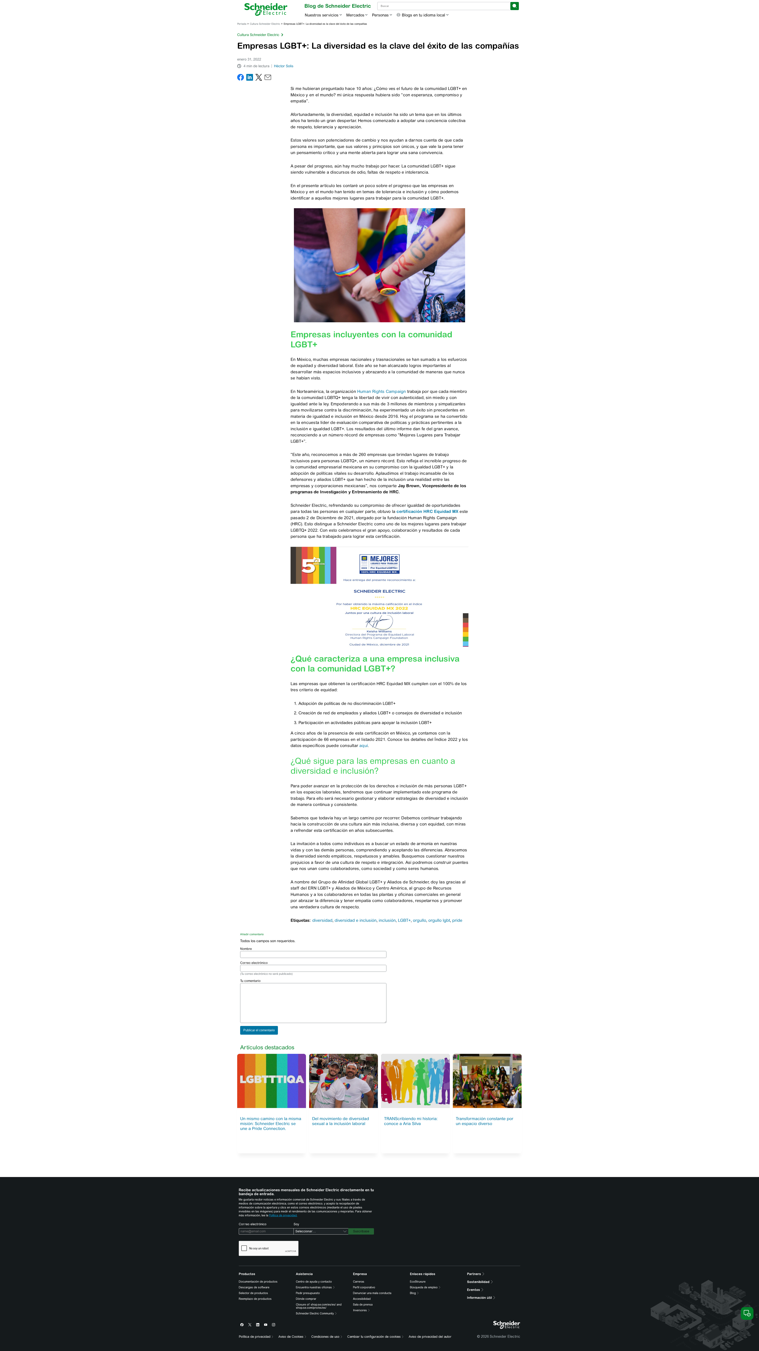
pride (457, 920)
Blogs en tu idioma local (423, 15)
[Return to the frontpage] (266, 9)
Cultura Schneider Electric (265, 23)
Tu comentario (250, 981)
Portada (241, 23)
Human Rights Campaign (381, 391)
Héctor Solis (283, 66)
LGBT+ (404, 920)
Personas (380, 15)
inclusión (387, 920)
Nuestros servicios (321, 15)
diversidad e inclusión (356, 920)
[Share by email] (267, 78)
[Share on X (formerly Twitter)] (258, 78)
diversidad (322, 920)
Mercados (355, 15)
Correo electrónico (254, 963)
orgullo (419, 920)
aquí (363, 745)
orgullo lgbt (439, 920)
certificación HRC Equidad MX (427, 511)
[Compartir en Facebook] (240, 78)
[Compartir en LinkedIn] (249, 78)
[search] (514, 6)
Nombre (246, 949)
